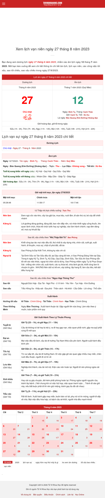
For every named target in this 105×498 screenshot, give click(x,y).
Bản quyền (37, 494)
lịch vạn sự (27, 462)
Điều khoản (49, 494)
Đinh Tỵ (34, 160)
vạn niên (7, 466)
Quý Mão (70, 160)
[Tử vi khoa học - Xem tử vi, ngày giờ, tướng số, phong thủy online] (52, 4)
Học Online (79, 494)
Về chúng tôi (26, 494)
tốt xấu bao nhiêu (88, 462)
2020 (17, 462)
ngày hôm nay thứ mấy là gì (47, 462)
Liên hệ (70, 494)
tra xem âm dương (69, 462)
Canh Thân (53, 160)
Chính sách (60, 494)
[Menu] (4, 3)
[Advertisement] (52, 26)
